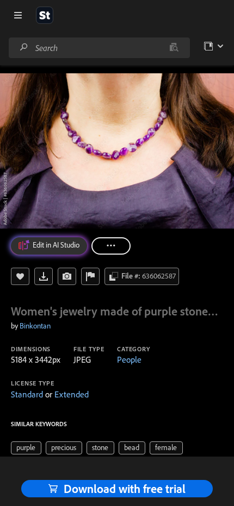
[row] (26, 447)
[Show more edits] (111, 246)
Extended (71, 394)
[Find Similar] (67, 276)
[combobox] (99, 47)
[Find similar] (174, 47)
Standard (27, 394)
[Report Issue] (90, 276)
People (129, 359)
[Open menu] (18, 15)
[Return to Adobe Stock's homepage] (44, 15)
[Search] (24, 47)
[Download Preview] (43, 276)
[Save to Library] (20, 276)
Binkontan (35, 326)
